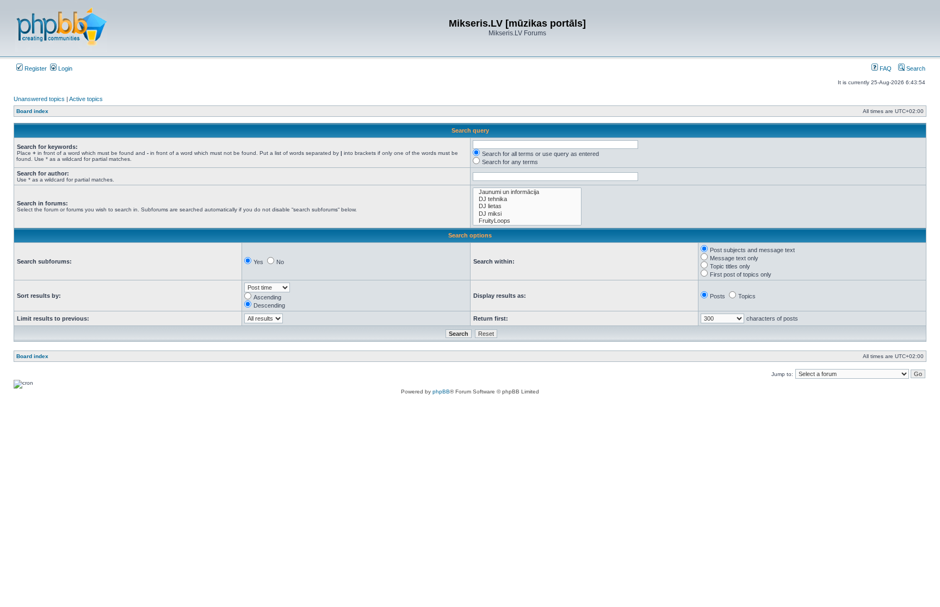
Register (35, 68)
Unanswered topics (39, 99)
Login (64, 68)
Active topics (86, 99)
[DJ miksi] (527, 213)
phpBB (441, 392)
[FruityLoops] (527, 220)
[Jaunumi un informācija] (527, 192)
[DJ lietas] (527, 206)
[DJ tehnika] (527, 199)
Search (915, 68)
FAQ (885, 68)
